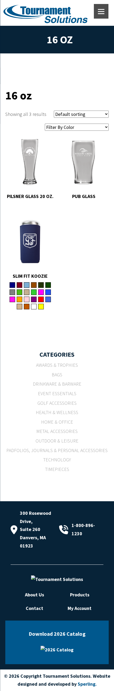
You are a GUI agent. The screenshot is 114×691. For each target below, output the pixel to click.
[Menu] (101, 11)
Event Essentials (57, 393)
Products (79, 595)
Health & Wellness (57, 412)
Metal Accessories (57, 431)
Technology (57, 460)
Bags (57, 375)
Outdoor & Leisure (57, 441)
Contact (34, 608)
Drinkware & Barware (57, 384)
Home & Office (57, 422)
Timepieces (57, 469)
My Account (79, 608)
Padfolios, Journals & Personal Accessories (57, 450)
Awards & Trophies (57, 365)
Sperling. (87, 684)
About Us (34, 595)
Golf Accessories (57, 403)
